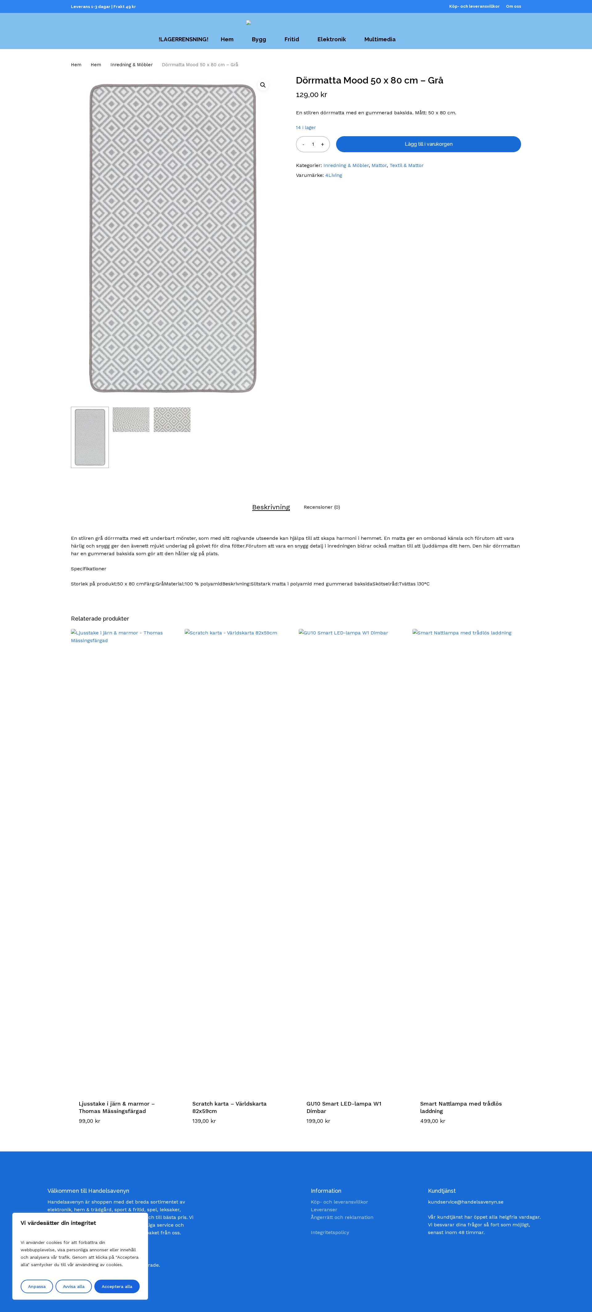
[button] (263, 85)
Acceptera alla (117, 1286)
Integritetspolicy (330, 1232)
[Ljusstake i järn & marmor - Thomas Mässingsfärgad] (125, 860)
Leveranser (324, 1209)
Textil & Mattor (406, 165)
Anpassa (37, 1286)
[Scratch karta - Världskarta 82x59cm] (239, 860)
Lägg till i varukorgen (429, 144)
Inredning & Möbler (131, 64)
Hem (76, 64)
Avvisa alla (73, 1286)
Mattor (379, 165)
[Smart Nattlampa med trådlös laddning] (466, 860)
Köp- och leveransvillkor (339, 1202)
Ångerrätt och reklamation (342, 1217)
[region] (80, 1256)
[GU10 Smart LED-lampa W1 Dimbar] (353, 860)
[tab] (271, 507)
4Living (333, 175)
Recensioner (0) (322, 507)
